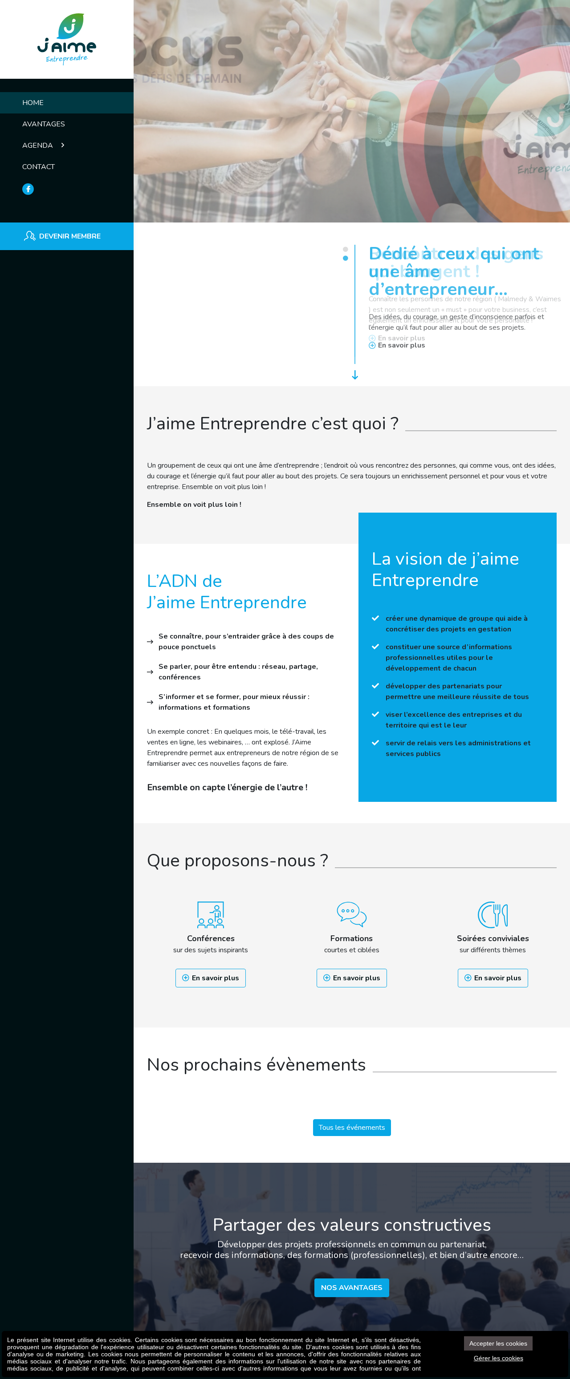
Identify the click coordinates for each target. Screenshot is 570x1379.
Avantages (43, 124)
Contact (38, 167)
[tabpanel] (352, 189)
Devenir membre (70, 236)
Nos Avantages (352, 1288)
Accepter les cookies (498, 1343)
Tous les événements (352, 1127)
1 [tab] (345, 249)
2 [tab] (345, 258)
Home (33, 103)
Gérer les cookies (498, 1358)
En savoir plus (215, 978)
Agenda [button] (38, 145)
